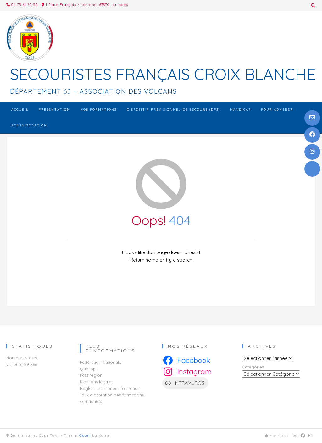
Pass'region (91, 375)
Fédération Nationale (100, 362)
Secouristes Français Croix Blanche (163, 74)
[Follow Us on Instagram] (312, 152)
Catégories (253, 366)
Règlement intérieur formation (110, 388)
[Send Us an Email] (312, 118)
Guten (85, 435)
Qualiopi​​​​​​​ (88, 368)
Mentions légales (96, 381)
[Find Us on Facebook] (312, 135)
